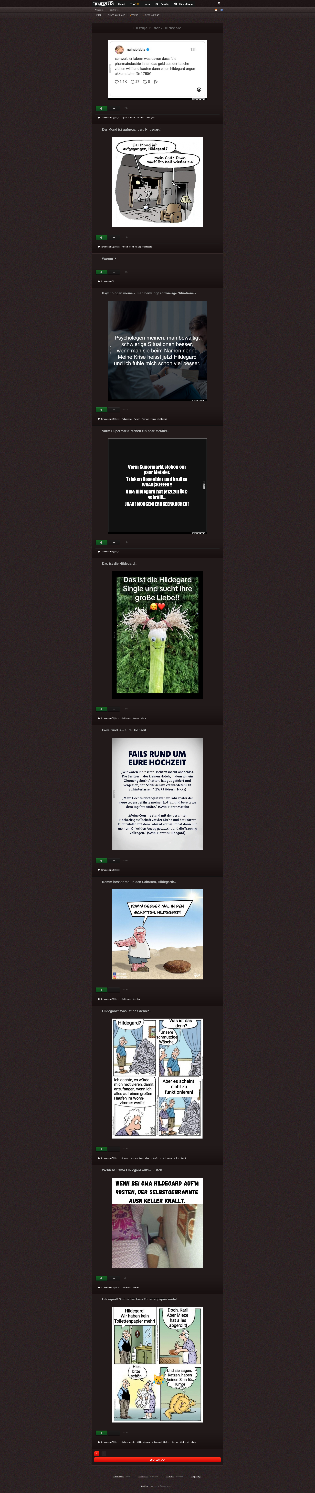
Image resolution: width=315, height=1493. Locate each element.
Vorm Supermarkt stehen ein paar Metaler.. (135, 431)
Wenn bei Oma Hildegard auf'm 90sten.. (133, 1170)
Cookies (144, 1486)
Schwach (114, 108)
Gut (101, 108)
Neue (147, 4)
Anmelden (99, 10)
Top (134, 4)
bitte (140, 1442)
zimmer (126, 1158)
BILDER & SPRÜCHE (116, 15)
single (136, 718)
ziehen (132, 118)
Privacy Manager (167, 1486)
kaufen (141, 118)
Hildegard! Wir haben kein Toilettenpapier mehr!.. (140, 1299)
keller (136, 1287)
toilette (167, 1442)
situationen (128, 419)
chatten (137, 999)
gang (138, 247)
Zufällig (165, 4)
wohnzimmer (146, 1158)
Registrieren (113, 10)
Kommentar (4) (107, 552)
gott (132, 247)
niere (177, 1158)
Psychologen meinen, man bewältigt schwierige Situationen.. (150, 293)
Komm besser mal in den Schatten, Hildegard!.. (139, 882)
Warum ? (109, 258)
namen (146, 419)
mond (125, 247)
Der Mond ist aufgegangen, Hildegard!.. (132, 129)
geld (125, 118)
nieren (135, 1158)
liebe (144, 718)
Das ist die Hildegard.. (119, 563)
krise (154, 419)
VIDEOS (134, 15)
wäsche (157, 1158)
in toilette (193, 1442)
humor (175, 1442)
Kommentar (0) (107, 118)
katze (183, 1442)
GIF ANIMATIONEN (152, 15)
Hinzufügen (186, 4)
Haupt (121, 4)
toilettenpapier (129, 1442)
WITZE (98, 15)
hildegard (151, 118)
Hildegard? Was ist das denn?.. (126, 1011)
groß (184, 1158)
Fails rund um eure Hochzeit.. (125, 730)
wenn (137, 419)
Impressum (153, 1486)
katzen (147, 1442)
